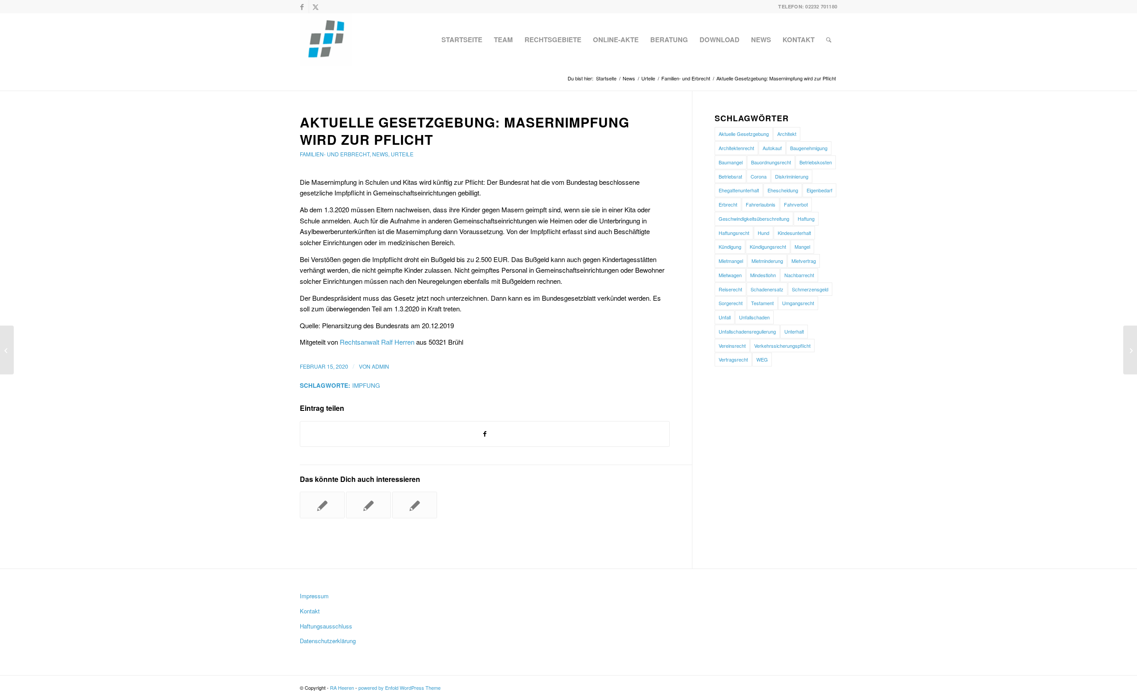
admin (380, 366)
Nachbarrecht (799, 274)
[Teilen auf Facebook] (484, 434)
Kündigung (730, 246)
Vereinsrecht (732, 345)
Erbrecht (728, 204)
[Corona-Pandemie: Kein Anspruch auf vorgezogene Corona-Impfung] (322, 505)
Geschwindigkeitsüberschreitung (754, 218)
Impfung (366, 385)
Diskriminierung (791, 176)
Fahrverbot (796, 204)
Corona (759, 176)
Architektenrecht (736, 147)
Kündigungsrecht (768, 246)
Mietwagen (730, 274)
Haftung (806, 218)
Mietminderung (767, 260)
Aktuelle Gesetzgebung (744, 133)
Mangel (802, 246)
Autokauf (772, 147)
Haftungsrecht (734, 232)
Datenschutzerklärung (328, 640)
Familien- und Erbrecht (335, 154)
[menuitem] (462, 39)
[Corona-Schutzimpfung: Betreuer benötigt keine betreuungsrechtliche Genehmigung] (414, 505)
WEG (762, 359)
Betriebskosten (815, 162)
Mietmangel (731, 260)
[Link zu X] (315, 6)
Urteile (402, 154)
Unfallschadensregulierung (747, 331)
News (380, 154)
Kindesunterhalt (794, 232)
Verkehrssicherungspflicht (782, 345)
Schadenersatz (767, 289)
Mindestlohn (763, 274)
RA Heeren (342, 687)
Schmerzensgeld (810, 289)
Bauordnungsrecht (771, 162)
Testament (762, 302)
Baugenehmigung (808, 147)
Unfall (725, 317)
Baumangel (731, 162)
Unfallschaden (754, 317)
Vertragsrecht (733, 359)
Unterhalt (794, 331)
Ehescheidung (782, 190)
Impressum (314, 596)
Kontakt (310, 611)
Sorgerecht (731, 302)
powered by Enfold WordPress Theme (399, 687)
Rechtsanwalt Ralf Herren (377, 341)
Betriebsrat (730, 176)
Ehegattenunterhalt (739, 190)
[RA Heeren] (326, 39)
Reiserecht (730, 289)
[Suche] (828, 39)
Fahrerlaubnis (760, 204)
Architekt (786, 133)
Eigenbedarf (819, 190)
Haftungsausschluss (326, 626)
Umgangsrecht (798, 302)
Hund (763, 232)
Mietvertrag (803, 260)
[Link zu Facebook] (302, 6)
